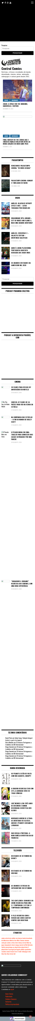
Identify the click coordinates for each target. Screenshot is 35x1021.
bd (2, 940)
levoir (13, 945)
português (17, 949)
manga (17, 945)
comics (9, 943)
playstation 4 (25, 947)
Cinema (22, 940)
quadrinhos (28, 949)
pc (13, 947)
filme (28, 943)
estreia (24, 943)
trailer (20, 952)
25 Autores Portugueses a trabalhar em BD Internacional (18, 743)
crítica (13, 943)
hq (30, 943)
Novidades (15, 100)
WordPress (20, 1013)
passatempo (9, 947)
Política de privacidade (12, 1004)
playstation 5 (5, 949)
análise (13, 938)
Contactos (8, 1001)
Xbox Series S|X (11, 954)
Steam (12, 952)
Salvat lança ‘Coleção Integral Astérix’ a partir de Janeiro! (18, 739)
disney (20, 943)
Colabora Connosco (10, 999)
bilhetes (12, 940)
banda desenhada (27, 938)
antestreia (8, 938)
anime (3, 938)
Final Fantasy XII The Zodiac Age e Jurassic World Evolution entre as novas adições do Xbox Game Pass (16, 142)
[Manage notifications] (30, 1016)
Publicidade (8, 996)
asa (17, 938)
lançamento (8, 945)
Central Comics (11, 68)
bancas (20, 938)
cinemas (26, 940)
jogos (2, 945)
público (23, 949)
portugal (11, 949)
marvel (21, 945)
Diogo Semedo (9, 747)
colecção (4, 943)
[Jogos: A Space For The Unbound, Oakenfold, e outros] (17, 91)
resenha (3, 952)
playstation (18, 947)
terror (16, 952)
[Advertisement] (17, 23)
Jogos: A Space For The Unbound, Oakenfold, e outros (15, 105)
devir (16, 943)
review (8, 952)
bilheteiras (6, 940)
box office (17, 940)
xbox (29, 952)
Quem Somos (9, 994)
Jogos (6, 100)
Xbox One (4, 954)
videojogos (25, 952)
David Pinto (8, 738)
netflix (25, 945)
